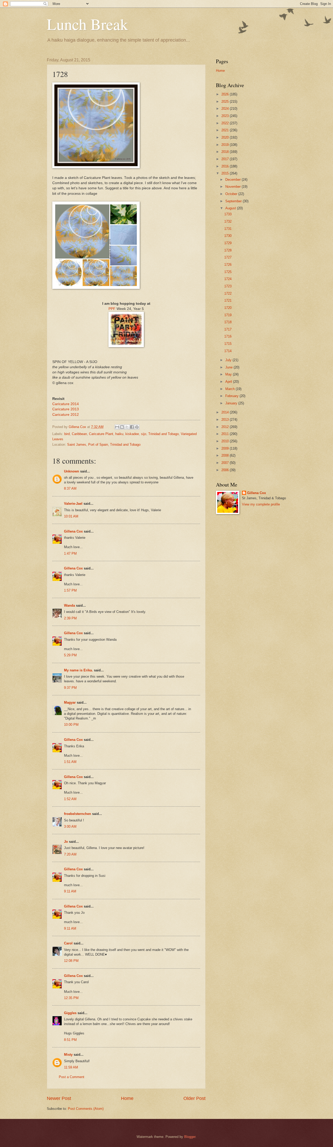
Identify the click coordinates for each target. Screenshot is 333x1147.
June (229, 367)
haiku (119, 434)
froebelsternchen (77, 814)
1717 (228, 329)
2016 (225, 166)
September (234, 201)
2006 (225, 470)
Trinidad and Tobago (163, 434)
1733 (228, 214)
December (233, 180)
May (229, 374)
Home (127, 1098)
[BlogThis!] (122, 427)
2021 (225, 130)
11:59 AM (71, 1067)
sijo (143, 434)
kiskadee (132, 434)
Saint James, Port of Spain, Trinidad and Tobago (103, 444)
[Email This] (117, 427)
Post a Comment (71, 1077)
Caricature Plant (101, 434)
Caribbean (79, 434)
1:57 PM (70, 590)
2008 (225, 455)
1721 (228, 300)
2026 (225, 94)
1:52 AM (70, 799)
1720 (228, 308)
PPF (112, 309)
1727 (228, 257)
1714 (228, 351)
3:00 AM (70, 826)
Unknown (71, 471)
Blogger (189, 1137)
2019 (225, 145)
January (231, 403)
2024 (225, 109)
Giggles (70, 1013)
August (231, 208)
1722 (228, 293)
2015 (225, 173)
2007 (225, 463)
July (229, 360)
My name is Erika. (78, 670)
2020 (225, 137)
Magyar (70, 702)
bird (67, 434)
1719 (228, 315)
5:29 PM (70, 655)
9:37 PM (70, 688)
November (233, 187)
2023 (225, 116)
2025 (225, 101)
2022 (225, 123)
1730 (228, 236)
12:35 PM (71, 998)
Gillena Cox (73, 531)
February (232, 396)
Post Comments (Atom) (86, 1109)
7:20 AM (70, 854)
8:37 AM (70, 488)
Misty (68, 1055)
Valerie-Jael (73, 504)
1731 (228, 229)
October (231, 194)
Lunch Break (87, 24)
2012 (225, 427)
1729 (228, 243)
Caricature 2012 (65, 415)
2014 (225, 412)
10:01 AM (71, 516)
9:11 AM (70, 891)
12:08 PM (71, 961)
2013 (225, 420)
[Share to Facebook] (132, 427)
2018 (225, 152)
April (229, 382)
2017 (225, 159)
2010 (225, 441)
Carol (68, 943)
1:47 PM (70, 553)
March (230, 389)
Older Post (194, 1098)
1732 (228, 221)
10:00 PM (71, 725)
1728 (228, 250)
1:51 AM (70, 762)
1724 (228, 279)
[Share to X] (127, 427)
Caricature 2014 (65, 404)
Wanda (69, 605)
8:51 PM (70, 1040)
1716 (228, 336)
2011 (225, 434)
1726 (228, 265)
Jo (66, 842)
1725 (228, 272)
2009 (225, 448)
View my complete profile (261, 504)
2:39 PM (70, 618)
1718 (228, 322)
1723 (228, 286)
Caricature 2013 (65, 409)
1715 (228, 344)
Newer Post (59, 1098)
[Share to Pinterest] (136, 427)
